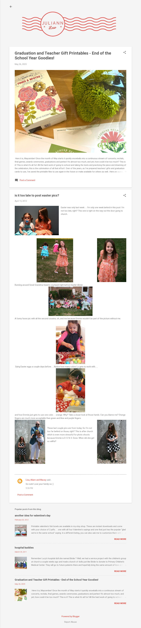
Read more (120, 539)
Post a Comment (25, 495)
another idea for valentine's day (32, 515)
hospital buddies (24, 547)
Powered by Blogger (71, 616)
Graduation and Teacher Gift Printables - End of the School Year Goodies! (56, 579)
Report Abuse (70, 622)
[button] (124, 53)
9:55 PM (29, 488)
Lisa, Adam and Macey (36, 480)
